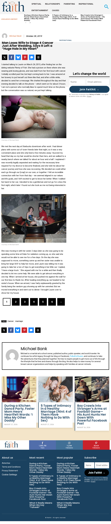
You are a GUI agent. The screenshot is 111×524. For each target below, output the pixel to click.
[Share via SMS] (31, 57)
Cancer (11, 321)
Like (42, 441)
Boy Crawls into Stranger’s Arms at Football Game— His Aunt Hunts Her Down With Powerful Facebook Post (93, 18)
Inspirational (65, 40)
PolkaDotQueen (76, 356)
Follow (69, 441)
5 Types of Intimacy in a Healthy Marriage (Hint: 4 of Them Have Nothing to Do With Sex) (65, 18)
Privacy (89, 96)
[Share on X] (4, 57)
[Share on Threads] (38, 57)
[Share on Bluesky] (18, 57)
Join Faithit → (89, 89)
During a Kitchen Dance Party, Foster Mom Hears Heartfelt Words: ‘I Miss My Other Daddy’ (36, 18)
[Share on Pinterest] (25, 57)
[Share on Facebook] (11, 57)
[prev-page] (25, 23)
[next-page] (30, 23)
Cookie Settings (9, 474)
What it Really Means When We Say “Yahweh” (40, 505)
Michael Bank (15, 36)
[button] (106, 7)
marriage (19, 321)
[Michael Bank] (5, 36)
